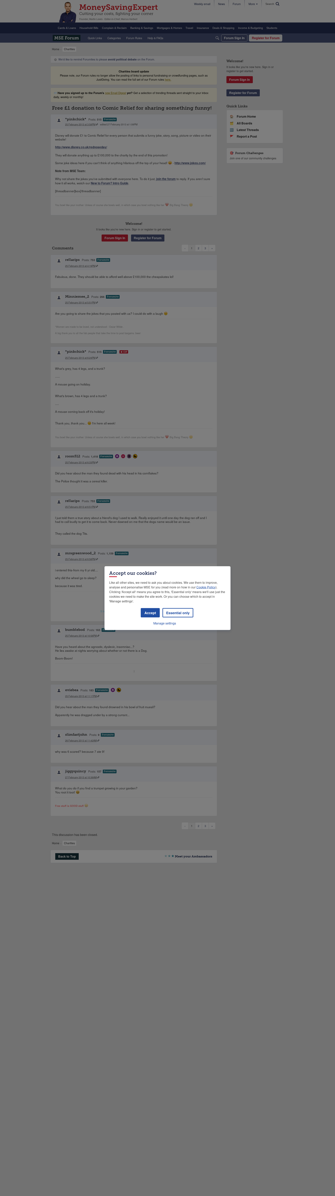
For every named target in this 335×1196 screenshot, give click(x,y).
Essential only (178, 612)
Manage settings (164, 623)
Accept (150, 612)
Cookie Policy (206, 587)
